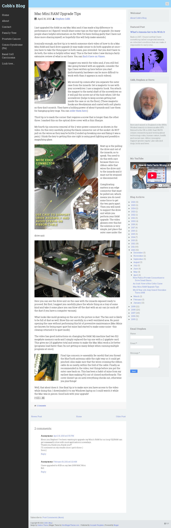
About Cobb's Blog (138, 18)
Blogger (116, 525)
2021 (133, 218)
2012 (133, 243)
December (138, 252)
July (135, 265)
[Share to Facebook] (43, 398)
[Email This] (35, 398)
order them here (78, 110)
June (135, 268)
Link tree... (8, 63)
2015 (133, 234)
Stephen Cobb (62, 18)
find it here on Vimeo (94, 56)
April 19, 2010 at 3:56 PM (63, 436)
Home (5, 15)
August (136, 262)
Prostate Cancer (11, 38)
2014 (133, 237)
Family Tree (9, 32)
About (5, 20)
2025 (133, 205)
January (137, 302)
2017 (133, 227)
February (137, 299)
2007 (133, 313)
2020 (133, 221)
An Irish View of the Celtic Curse (147, 283)
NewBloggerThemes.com (70, 525)
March (136, 296)
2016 (133, 230)
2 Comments (41, 406)
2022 (133, 214)
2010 (133, 250)
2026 (133, 202)
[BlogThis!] (38, 398)
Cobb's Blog (13, 6)
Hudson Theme (43, 525)
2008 (133, 309)
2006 (133, 316)
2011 (133, 246)
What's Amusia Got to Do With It (147, 32)
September (138, 259)
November (138, 256)
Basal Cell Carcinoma (8, 56)
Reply (43, 454)
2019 (133, 224)
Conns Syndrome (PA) (12, 46)
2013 (133, 240)
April (135, 275)
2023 (133, 211)
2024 (133, 208)
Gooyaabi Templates (97, 525)
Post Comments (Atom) (53, 517)
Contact (6, 26)
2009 (133, 306)
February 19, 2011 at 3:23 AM (65, 461)
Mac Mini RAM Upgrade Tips (57, 13)
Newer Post (36, 416)
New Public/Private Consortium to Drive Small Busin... (148, 279)
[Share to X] (40, 398)
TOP (167, 523)
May (135, 272)
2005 (133, 319)
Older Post (121, 416)
